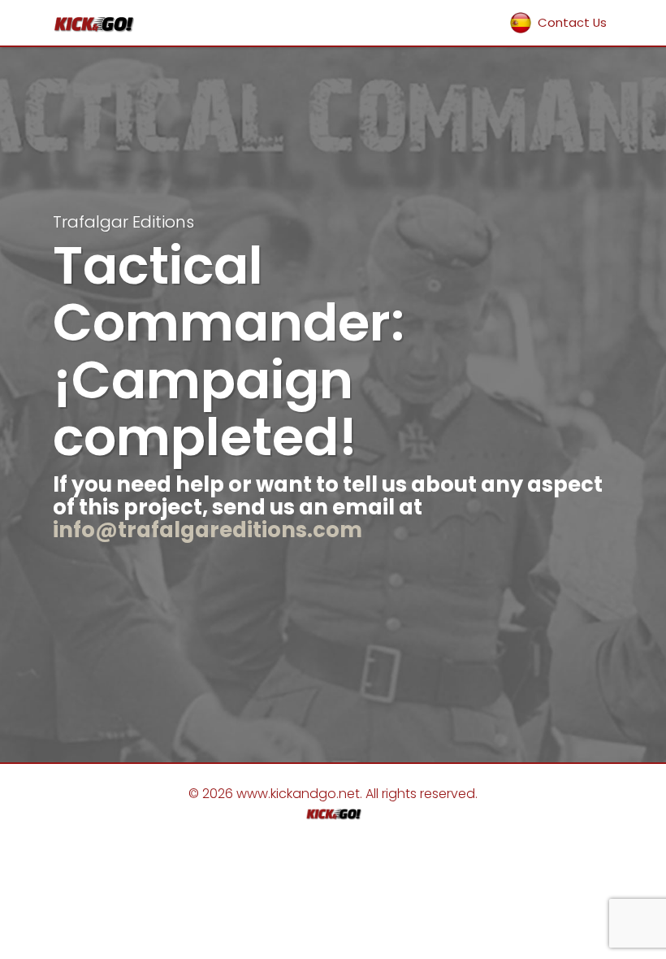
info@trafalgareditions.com (207, 530)
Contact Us (572, 22)
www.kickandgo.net (298, 793)
